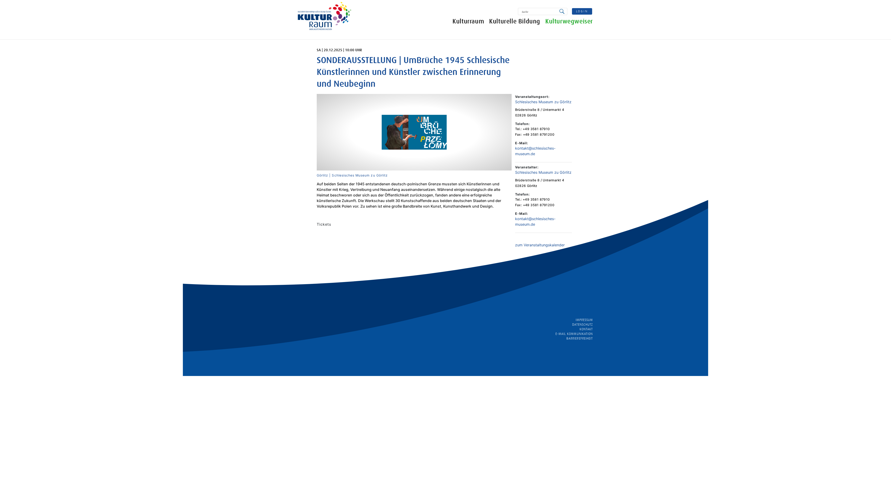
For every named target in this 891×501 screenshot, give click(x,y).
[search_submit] (563, 11)
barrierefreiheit (579, 338)
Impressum (584, 320)
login (582, 11)
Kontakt (586, 329)
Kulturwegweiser (569, 21)
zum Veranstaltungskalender (540, 245)
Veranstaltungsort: (532, 97)
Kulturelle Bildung (514, 21)
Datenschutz (582, 324)
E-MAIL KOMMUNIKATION (574, 334)
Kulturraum (468, 21)
